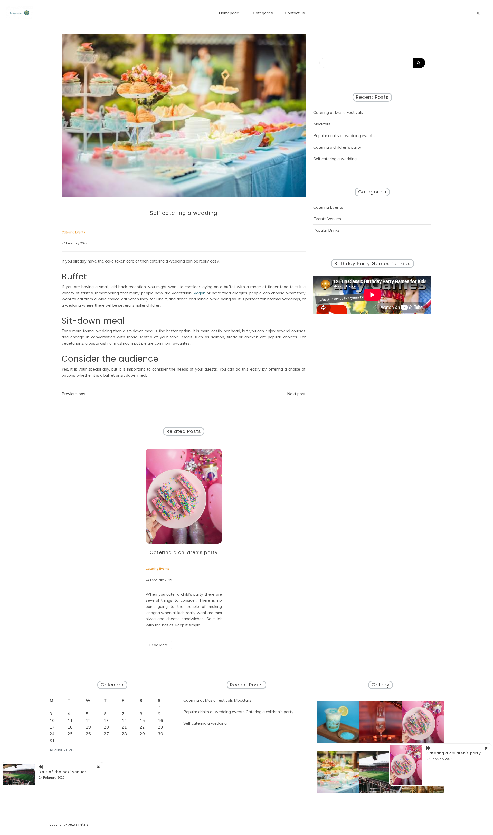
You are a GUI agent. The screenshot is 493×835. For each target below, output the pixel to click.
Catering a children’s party (184, 552)
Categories (263, 12)
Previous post (74, 393)
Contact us (295, 12)
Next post (296, 393)
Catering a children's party (453, 753)
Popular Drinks (326, 230)
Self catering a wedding (335, 158)
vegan (199, 292)
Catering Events (328, 207)
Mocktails (322, 124)
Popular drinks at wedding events (344, 135)
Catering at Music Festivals (338, 112)
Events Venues (327, 218)
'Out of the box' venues (63, 771)
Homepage (229, 12)
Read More (158, 645)
